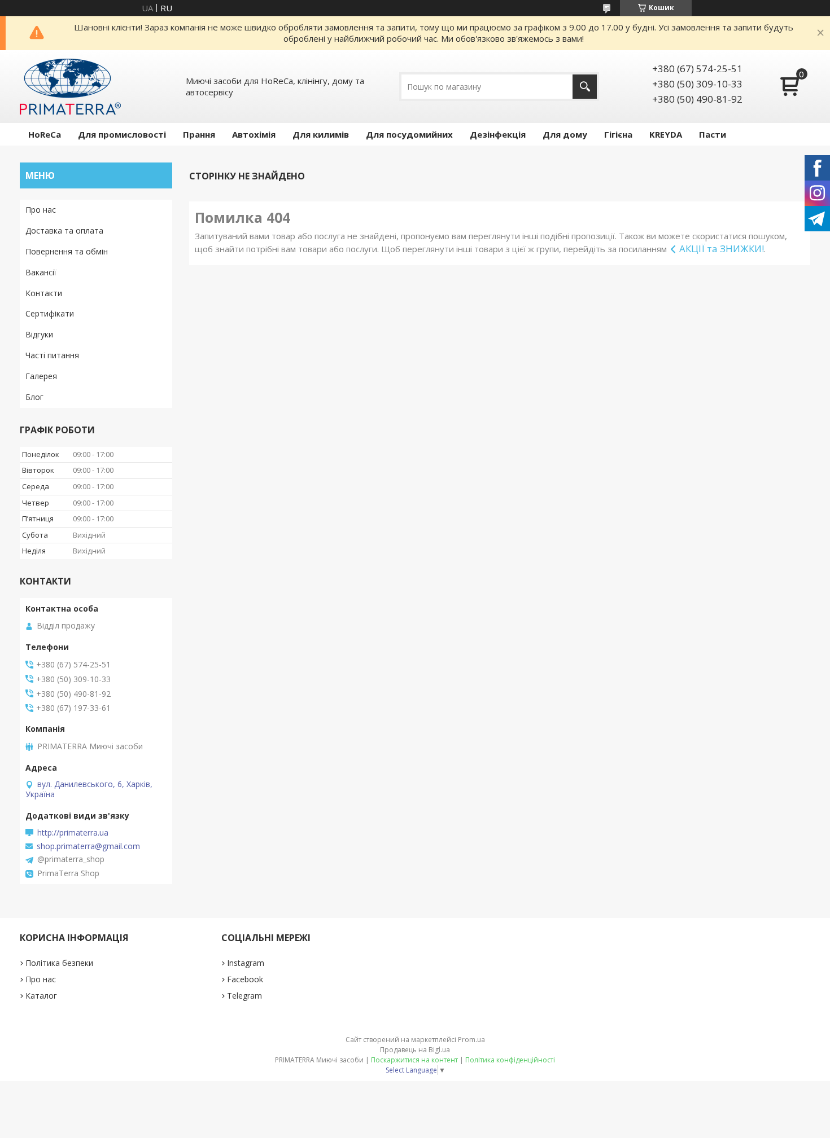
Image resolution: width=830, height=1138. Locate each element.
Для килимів (320, 134)
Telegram (244, 995)
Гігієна (618, 134)
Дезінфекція (498, 134)
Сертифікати (49, 313)
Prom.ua (471, 1039)
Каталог (41, 995)
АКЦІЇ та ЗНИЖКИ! (721, 248)
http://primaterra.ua (72, 833)
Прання (199, 134)
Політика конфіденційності (510, 1060)
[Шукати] (585, 86)
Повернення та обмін (66, 251)
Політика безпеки (59, 962)
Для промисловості (122, 134)
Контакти (43, 293)
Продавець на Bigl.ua (415, 1049)
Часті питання (52, 355)
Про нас (40, 209)
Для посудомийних (409, 134)
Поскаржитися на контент (414, 1060)
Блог (34, 397)
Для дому (565, 134)
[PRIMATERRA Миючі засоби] (70, 87)
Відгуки (39, 334)
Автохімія (254, 134)
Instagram (245, 962)
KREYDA (665, 134)
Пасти (712, 134)
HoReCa (44, 134)
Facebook (245, 979)
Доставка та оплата (64, 230)
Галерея (41, 376)
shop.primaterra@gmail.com (88, 846)
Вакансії (40, 272)
